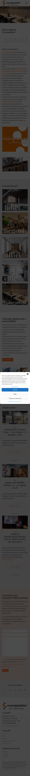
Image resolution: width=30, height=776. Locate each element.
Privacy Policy (18, 401)
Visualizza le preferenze (15, 398)
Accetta (15, 389)
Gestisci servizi (14, 386)
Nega (15, 394)
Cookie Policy (11, 401)
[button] (27, 374)
